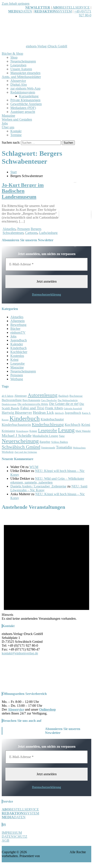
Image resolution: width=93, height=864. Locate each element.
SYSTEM (53, 11)
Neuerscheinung (20, 441)
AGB (5, 840)
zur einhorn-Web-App (25, 88)
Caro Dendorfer (49, 400)
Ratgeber (45, 442)
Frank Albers (54, 408)
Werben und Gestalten (17, 119)
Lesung (66, 430)
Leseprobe (17, 363)
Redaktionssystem (22, 92)
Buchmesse (76, 395)
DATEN (20, 11)
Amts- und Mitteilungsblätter (21, 77)
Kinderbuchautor (52, 419)
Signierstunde (48, 447)
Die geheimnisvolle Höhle (33, 404)
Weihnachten (79, 448)
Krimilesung (22, 431)
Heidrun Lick (43, 412)
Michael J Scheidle (17, 435)
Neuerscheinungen (23, 61)
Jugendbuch (18, 340)
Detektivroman (9, 404)
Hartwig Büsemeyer (17, 413)
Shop (14, 57)
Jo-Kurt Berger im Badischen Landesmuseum (23, 190)
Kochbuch (72, 425)
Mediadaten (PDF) (23, 108)
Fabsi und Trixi (32, 408)
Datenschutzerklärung (46, 294)
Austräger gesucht (22, 112)
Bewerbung (18, 325)
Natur (62, 436)
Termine (16, 135)
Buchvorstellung (12, 400)
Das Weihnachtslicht (68, 400)
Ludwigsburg (48, 233)
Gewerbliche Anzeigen (26, 104)
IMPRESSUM (12, 832)
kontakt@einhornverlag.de (20, 653)
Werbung (16, 379)
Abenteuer (20, 395)
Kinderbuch (18, 348)
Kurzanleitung (28, 96)
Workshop (8, 451)
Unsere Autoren (21, 69)
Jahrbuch (59, 413)
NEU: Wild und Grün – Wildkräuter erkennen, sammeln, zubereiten (47, 480)
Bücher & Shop (12, 53)
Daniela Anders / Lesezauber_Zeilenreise (38, 486)
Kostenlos (17, 356)
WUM (33, 467)
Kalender (16, 344)
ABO (56, 7)
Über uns (8, 127)
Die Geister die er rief (64, 404)
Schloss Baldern (59, 442)
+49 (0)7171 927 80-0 (82, 13)
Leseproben (18, 65)
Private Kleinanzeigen (25, 100)
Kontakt (15, 131)
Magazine (8, 115)
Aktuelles (9, 229)
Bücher (15, 328)
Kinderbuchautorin (16, 425)
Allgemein (17, 321)
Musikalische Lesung (45, 435)
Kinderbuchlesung (48, 424)
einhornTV (18, 332)
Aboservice (18, 81)
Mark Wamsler (83, 431)
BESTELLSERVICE (75, 7)
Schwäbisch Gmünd (21, 447)
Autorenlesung (43, 395)
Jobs (5, 123)
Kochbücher (18, 352)
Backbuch (63, 396)
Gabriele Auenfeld (73, 408)
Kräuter (33, 431)
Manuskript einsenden (25, 73)
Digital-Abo (18, 84)
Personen (23, 229)
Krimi (14, 359)
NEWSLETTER (37, 7)
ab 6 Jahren (7, 396)
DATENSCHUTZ (14, 836)
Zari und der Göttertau (25, 452)
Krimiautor (8, 431)
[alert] (46, 567)
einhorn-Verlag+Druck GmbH (46, 46)
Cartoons (31, 233)
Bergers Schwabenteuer (22, 231)
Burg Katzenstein (31, 400)
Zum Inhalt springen (15, 3)
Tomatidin (64, 447)
